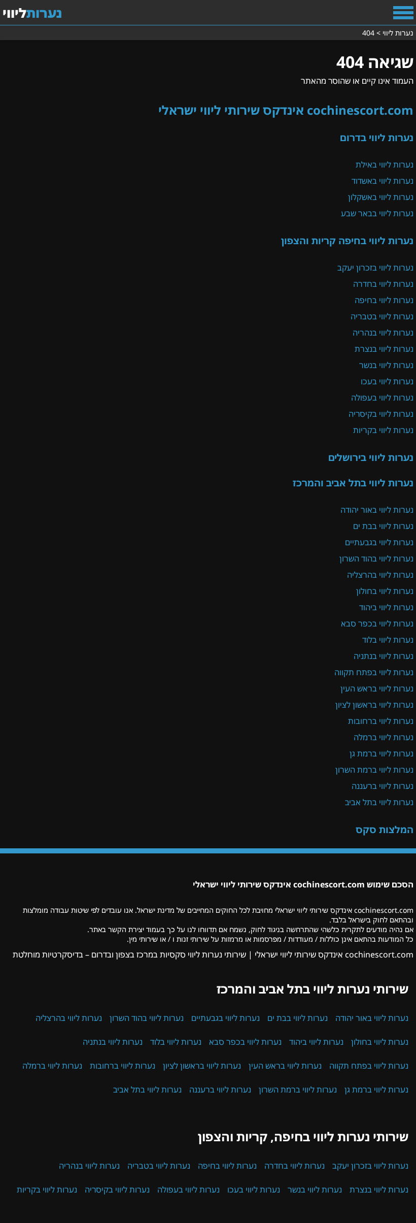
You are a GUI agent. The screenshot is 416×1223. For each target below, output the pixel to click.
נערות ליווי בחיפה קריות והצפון (347, 240)
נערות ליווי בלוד (387, 639)
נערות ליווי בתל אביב (379, 802)
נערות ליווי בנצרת (384, 348)
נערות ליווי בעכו (387, 381)
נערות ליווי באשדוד (382, 180)
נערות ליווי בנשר (386, 365)
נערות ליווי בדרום (376, 137)
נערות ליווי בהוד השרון (376, 558)
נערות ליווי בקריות (383, 430)
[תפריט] (403, 12)
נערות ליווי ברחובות (380, 720)
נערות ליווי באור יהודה (376, 509)
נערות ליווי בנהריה (383, 332)
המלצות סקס (384, 829)
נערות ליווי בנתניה (383, 656)
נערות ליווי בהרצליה (380, 574)
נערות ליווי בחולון (384, 591)
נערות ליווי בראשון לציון (374, 704)
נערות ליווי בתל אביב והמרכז (353, 482)
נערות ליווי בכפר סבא (377, 623)
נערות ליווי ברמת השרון (374, 769)
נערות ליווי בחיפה (384, 300)
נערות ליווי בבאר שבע (377, 213)
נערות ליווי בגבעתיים (379, 542)
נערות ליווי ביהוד (386, 607)
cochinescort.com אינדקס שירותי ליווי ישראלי (285, 110)
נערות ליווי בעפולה (382, 397)
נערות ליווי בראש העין (376, 688)
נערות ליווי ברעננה (382, 785)
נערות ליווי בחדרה (383, 283)
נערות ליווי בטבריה (382, 316)
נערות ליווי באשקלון (380, 197)
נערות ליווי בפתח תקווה (373, 672)
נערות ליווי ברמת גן (381, 753)
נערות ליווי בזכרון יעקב (375, 267)
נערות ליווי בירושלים (370, 457)
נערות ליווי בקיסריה (381, 413)
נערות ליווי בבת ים (383, 526)
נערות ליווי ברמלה (383, 737)
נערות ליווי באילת (384, 164)
